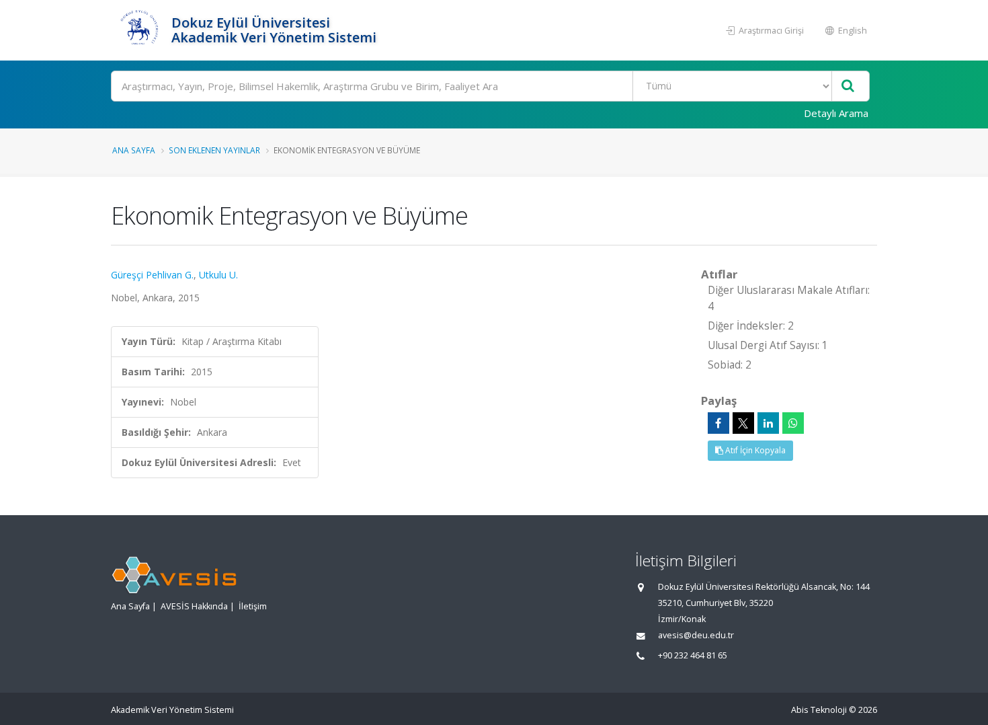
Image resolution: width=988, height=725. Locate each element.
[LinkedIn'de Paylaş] (768, 423)
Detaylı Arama (836, 113)
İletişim (253, 606)
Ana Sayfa (133, 150)
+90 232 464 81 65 (692, 655)
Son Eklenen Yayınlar (214, 150)
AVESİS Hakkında (194, 606)
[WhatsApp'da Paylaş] (793, 423)
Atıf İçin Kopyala (754, 450)
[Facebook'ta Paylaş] (718, 423)
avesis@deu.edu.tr (696, 635)
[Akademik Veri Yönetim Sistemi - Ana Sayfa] (139, 30)
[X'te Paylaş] (743, 423)
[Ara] (848, 86)
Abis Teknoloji (819, 710)
